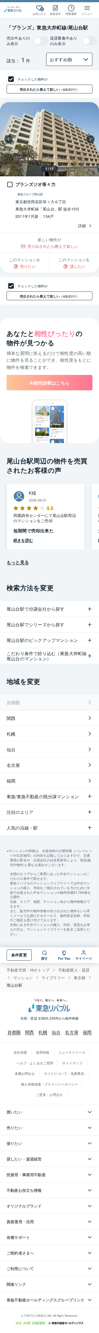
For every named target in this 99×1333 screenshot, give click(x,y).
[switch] (40, 41)
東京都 (80, 977)
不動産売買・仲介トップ (28, 970)
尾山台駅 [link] (14, 985)
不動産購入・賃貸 (73, 970)
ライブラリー (53, 977)
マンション (23, 977)
